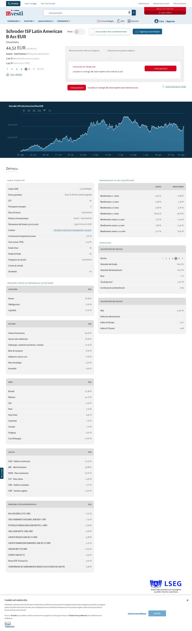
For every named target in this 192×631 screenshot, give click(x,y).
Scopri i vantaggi (31, 3)
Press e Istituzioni (179, 3)
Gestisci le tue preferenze (137, 613)
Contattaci (14, 3)
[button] (2, 473)
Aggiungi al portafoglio (150, 31)
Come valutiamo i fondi (175, 86)
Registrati (171, 21)
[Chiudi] (187, 600)
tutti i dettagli (16, 74)
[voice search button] (128, 12)
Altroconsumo (144, 3)
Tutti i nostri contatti (48, 3)
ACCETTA (157, 613)
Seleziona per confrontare (111, 31)
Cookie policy (9, 626)
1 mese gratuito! (161, 68)
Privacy (7, 623)
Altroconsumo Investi (161, 3)
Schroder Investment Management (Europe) (73, 230)
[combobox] (90, 12)
